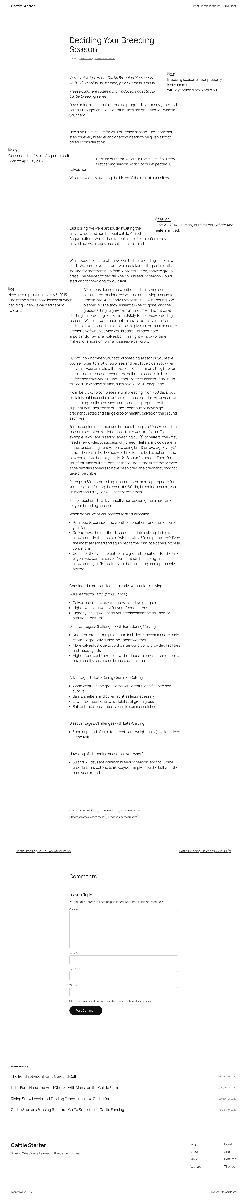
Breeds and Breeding (105, 58)
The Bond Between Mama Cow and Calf (43, 1076)
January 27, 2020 (227, 1076)
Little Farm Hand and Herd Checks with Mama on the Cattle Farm (64, 1088)
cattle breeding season (132, 810)
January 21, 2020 (227, 1098)
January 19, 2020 (227, 1109)
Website (73, 985)
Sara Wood (86, 58)
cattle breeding (107, 810)
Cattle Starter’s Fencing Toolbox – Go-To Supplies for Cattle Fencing (67, 1110)
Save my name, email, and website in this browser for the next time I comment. (113, 1001)
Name (73, 953)
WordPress (230, 1191)
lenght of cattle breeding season (88, 816)
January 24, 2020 (227, 1087)
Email (72, 969)
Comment (75, 909)
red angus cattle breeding (123, 816)
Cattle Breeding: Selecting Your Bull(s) (205, 851)
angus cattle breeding (82, 810)
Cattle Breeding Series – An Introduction (43, 851)
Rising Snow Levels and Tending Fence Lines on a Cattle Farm (62, 1099)
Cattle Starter (23, 5)
